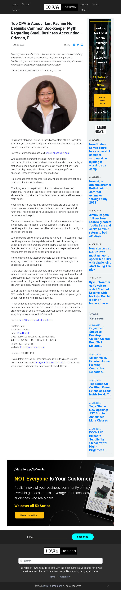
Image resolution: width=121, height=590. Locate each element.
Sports (84, 4)
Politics (15, 10)
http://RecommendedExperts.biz (36, 320)
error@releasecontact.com (49, 362)
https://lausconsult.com (57, 152)
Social (95, 4)
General (26, 4)
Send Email (23, 333)
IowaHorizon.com (52, 585)
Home (15, 4)
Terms (52, 577)
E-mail (30, 536)
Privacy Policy (64, 577)
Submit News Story (102, 100)
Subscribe (82, 537)
